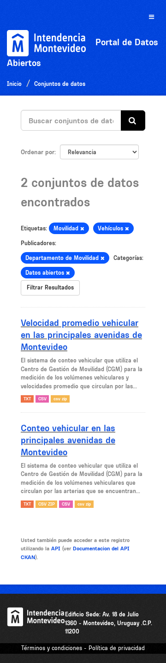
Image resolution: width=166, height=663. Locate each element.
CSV (42, 398)
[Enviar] (133, 120)
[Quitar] (82, 229)
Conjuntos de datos (59, 83)
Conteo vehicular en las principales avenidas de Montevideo (68, 440)
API (55, 548)
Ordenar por (37, 152)
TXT (27, 398)
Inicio (14, 83)
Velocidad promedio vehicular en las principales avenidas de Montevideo (81, 334)
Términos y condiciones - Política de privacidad (83, 648)
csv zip (60, 398)
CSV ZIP (46, 503)
